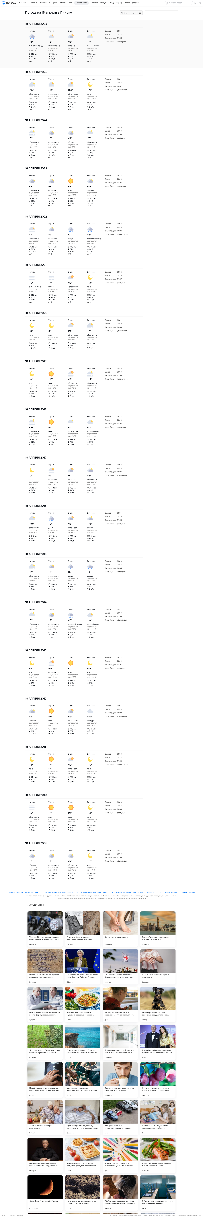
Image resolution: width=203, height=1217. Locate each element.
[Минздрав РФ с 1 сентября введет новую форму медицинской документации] (45, 1004)
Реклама (20, 1215)
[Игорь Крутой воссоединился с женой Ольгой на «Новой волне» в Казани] (158, 1042)
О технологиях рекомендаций (153, 1215)
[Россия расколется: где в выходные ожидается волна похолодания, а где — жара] (158, 1004)
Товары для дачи (188, 892)
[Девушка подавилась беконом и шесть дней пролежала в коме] (120, 1042)
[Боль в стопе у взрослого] (120, 929)
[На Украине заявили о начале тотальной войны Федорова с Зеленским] (45, 1155)
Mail (3, 1215)
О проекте (113, 1215)
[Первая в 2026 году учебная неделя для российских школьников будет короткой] (158, 1117)
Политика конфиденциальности (130, 1215)
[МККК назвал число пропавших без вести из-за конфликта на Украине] (120, 966)
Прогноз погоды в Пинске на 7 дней (92, 892)
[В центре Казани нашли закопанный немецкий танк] (82, 929)
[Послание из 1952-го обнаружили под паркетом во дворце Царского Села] (45, 966)
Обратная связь (170, 1215)
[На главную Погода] (10, 3)
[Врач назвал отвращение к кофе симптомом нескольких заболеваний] (120, 1080)
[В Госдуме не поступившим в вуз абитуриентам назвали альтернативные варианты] (158, 1193)
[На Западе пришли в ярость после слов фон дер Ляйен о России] (82, 966)
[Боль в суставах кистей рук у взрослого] (158, 966)
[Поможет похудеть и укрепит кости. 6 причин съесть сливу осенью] (158, 1080)
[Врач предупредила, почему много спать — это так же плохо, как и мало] (82, 1117)
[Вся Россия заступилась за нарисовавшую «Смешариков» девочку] (120, 1155)
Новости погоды (154, 892)
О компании (11, 1215)
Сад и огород (171, 892)
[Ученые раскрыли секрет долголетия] (45, 1117)
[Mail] (3, 3)
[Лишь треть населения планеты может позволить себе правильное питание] (158, 1155)
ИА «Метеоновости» (194, 1215)
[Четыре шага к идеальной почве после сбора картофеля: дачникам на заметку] (82, 1193)
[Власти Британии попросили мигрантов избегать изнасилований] (158, 929)
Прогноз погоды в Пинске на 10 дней (127, 892)
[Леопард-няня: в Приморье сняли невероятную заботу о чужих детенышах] (45, 1042)
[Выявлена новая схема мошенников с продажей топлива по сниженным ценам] (82, 1080)
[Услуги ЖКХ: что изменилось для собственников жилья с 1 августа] (45, 929)
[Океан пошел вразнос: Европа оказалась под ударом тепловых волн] (82, 1042)
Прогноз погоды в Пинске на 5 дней (57, 892)
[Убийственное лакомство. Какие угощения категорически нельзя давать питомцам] (120, 1193)
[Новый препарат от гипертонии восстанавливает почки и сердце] (45, 1080)
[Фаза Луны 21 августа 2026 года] (45, 1193)
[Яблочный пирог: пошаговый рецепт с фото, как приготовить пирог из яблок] (82, 1155)
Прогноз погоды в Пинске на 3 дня (23, 892)
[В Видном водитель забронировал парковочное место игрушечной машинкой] (120, 1117)
